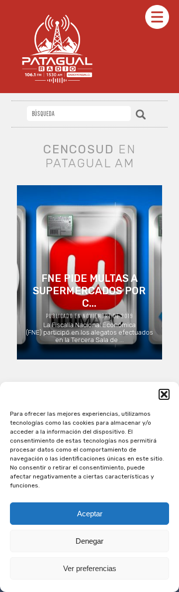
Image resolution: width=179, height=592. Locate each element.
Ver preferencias (89, 568)
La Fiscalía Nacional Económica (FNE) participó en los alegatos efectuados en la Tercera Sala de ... (89, 308)
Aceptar (89, 513)
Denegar (89, 541)
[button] (164, 394)
